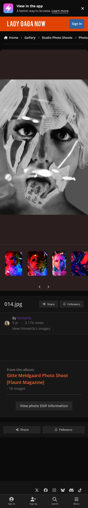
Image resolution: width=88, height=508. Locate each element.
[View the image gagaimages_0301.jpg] (13, 263)
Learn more (9, 8)
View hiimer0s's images (31, 328)
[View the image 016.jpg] (59, 263)
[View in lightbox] (44, 146)
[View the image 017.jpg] (37, 263)
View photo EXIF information (44, 405)
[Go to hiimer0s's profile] (7, 323)
